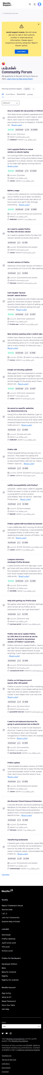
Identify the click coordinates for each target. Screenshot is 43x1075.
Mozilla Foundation (20, 1041)
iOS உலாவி (6, 947)
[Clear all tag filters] (33, 88)
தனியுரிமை (6, 1064)
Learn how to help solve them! (20, 79)
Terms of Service (9, 1060)
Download (6, 935)
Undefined (23, 825)
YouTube (6, 1033)
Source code (7, 910)
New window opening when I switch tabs (24, 334)
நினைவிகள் (6, 1068)
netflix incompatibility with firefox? (22, 485)
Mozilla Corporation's (15, 1039)
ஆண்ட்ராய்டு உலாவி (9, 943)
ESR (20, 473)
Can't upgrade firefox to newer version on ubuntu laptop (20, 150)
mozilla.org (6, 1056)
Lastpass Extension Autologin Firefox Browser (18, 560)
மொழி (4, 1022)
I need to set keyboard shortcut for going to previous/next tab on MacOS (23, 722)
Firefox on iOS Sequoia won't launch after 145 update (19, 681)
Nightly (5, 976)
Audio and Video (25, 434)
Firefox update (13, 763)
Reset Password (9, 1001)
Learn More (21, 52)
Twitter (3, 1033)
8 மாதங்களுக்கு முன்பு (28, 253)
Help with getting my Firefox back (21, 601)
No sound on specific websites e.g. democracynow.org (20, 409)
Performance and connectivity (30, 214)
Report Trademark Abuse (12, 906)
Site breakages (25, 508)
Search (30, 4)
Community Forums (11, 13)
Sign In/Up (6, 993)
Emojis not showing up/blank (19, 370)
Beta (4, 968)
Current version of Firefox (18, 262)
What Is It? (6, 997)
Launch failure (24, 706)
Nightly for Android (10, 980)
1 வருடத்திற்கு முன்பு (29, 140)
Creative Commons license (28, 1050)
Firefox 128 (12, 449)
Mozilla (7, 891)
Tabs (21, 357)
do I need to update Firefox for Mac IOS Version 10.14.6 (19, 230)
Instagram (10, 1033)
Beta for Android (9, 972)
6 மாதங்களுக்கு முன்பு (28, 399)
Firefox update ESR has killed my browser (24, 524)
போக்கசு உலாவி (7, 951)
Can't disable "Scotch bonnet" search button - (17, 294)
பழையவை (5, 874)
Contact (5, 1072)
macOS (27, 89)
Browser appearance (27, 319)
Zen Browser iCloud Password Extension (24, 801)
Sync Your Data (8, 1005)
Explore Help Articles (11, 921)
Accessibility (24, 747)
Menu (34, 4)
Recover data (24, 619)
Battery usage (13, 190)
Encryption (23, 585)
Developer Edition (9, 964)
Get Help (5, 1009)
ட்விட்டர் (4, 914)
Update (22, 175)
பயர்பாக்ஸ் (13, 134)
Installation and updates (28, 247)
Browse (22, 134)
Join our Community (10, 917)
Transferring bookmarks (17, 840)
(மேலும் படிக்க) (16, 125)
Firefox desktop (8, 939)
